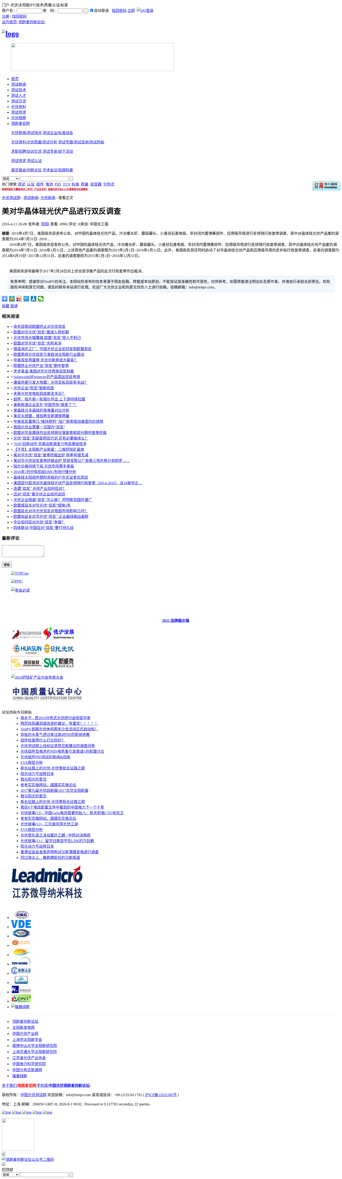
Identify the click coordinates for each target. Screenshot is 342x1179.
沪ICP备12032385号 (161, 1095)
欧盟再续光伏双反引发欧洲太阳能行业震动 (48, 354)
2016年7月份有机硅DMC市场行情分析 (44, 472)
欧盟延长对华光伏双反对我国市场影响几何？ (50, 511)
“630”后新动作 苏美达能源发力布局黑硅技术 (50, 444)
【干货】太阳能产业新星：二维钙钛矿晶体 (48, 449)
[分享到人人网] (34, 299)
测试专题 (65, 142)
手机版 (42, 1086)
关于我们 (9, 1086)
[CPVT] (21, 1001)
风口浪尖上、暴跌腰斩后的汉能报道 (50, 858)
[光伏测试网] (10, 33)
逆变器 (95, 184)
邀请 (14, 306)
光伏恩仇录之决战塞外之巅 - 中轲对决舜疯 (55, 835)
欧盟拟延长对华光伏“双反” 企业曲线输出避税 (50, 516)
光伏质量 (34, 142)
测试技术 (18, 90)
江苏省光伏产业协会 (29, 1058)
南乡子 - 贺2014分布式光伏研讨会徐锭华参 (55, 718)
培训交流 (34, 151)
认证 (30, 184)
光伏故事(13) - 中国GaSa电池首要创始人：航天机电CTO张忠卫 (72, 813)
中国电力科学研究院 (29, 1064)
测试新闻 (18, 84)
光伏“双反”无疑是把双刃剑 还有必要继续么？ (50, 438)
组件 (40, 184)
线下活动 (65, 151)
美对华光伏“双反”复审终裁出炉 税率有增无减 (50, 455)
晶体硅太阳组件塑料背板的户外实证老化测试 (50, 477)
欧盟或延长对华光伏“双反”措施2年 (42, 505)
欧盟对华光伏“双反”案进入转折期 (41, 332)
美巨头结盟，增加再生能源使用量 (41, 416)
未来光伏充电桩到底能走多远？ (39, 394)
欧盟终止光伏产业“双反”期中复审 (41, 366)
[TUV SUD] (21, 936)
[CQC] (21, 917)
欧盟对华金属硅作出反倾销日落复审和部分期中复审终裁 (60, 433)
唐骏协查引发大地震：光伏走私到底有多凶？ (50, 382)
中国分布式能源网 (27, 1070)
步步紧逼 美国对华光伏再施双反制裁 (43, 371)
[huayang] (21, 992)
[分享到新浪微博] (19, 299)
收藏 (5, 306)
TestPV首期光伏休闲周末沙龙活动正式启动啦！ (59, 729)
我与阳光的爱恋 (33, 779)
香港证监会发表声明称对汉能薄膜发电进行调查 (59, 852)
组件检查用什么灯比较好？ (42, 740)
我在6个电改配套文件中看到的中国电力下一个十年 (62, 807)
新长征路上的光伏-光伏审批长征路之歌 (52, 768)
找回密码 (119, 11)
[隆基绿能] (20, 1007)
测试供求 (18, 112)
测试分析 (49, 142)
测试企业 (50, 133)
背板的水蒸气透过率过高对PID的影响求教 (55, 735)
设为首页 (9, 22)
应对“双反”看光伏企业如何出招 (39, 494)
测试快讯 (34, 133)
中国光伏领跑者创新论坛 (69, 1086)
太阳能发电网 (23, 1028)
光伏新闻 (18, 133)
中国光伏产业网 (25, 1034)
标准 (75, 184)
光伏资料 (18, 107)
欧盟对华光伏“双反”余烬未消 (37, 343)
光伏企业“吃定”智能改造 (33, 388)
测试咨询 (81, 142)
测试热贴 (96, 142)
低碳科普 (65, 170)
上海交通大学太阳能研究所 (34, 1052)
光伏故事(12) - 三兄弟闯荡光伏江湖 (49, 824)
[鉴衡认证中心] (21, 973)
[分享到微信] (41, 299)
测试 (21, 184)
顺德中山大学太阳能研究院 (34, 1046)
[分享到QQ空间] (12, 299)
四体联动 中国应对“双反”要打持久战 (43, 528)
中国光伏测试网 (33, 1095)
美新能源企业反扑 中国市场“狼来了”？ (45, 405)
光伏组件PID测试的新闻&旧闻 (45, 757)
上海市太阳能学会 (27, 1040)
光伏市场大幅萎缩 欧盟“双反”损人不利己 (47, 338)
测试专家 (50, 151)
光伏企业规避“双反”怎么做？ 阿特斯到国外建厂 (52, 500)
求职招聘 (18, 151)
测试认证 (34, 161)
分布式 (108, 184)
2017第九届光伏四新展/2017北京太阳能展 (54, 791)
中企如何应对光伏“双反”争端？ (39, 522)
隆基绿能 (19, 1076)
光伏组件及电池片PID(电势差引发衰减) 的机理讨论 (62, 751)
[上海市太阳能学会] (21, 945)
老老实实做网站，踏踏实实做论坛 (48, 785)
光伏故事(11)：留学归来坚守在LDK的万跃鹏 (57, 841)
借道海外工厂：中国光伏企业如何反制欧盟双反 (52, 349)
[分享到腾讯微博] (26, 299)
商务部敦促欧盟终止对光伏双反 (39, 327)
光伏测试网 (11, 198)
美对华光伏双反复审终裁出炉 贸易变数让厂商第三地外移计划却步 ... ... (71, 461)
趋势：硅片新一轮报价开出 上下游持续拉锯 (49, 399)
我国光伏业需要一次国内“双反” (39, 427)
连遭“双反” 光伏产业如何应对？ (39, 489)
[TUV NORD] (21, 964)
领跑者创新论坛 (31, 22)
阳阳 (45, 224)
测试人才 (18, 96)
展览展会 (18, 170)
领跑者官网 (20, 123)
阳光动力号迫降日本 (37, 774)
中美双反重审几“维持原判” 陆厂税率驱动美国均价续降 (58, 421)
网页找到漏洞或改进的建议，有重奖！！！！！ (59, 723)
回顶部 (7, 1170)
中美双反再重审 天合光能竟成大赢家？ (45, 360)
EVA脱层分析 (31, 763)
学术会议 (50, 170)
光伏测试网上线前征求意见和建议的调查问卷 (57, 746)
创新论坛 (34, 170)
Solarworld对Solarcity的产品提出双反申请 (46, 377)
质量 (84, 184)
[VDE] (21, 927)
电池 (49, 184)
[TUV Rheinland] (21, 983)
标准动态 (65, 133)
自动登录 (101, 11)
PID (58, 184)
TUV (67, 184)
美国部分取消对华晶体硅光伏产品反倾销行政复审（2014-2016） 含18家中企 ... (77, 483)
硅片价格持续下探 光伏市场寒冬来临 (43, 466)
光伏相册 (18, 118)
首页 (15, 79)
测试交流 (18, 101)
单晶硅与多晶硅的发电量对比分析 (41, 410)
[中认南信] (21, 955)
